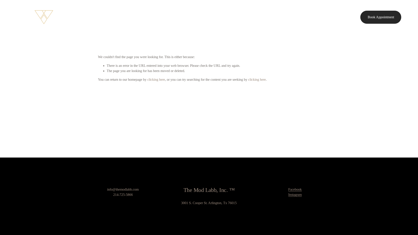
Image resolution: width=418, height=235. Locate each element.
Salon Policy (284, 17)
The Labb (217, 17)
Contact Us (340, 17)
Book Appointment (381, 17)
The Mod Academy (312, 17)
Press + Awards (258, 17)
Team (200, 17)
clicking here (156, 79)
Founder (236, 17)
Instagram (295, 194)
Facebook (295, 189)
